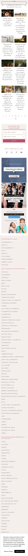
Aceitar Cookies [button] (20, 551)
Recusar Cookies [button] (8, 551)
